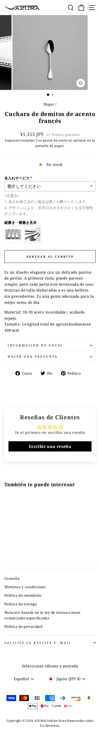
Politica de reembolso (23, 595)
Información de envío (35, 345)
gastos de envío (55, 140)
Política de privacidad (23, 626)
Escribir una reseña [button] (50, 446)
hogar (49, 104)
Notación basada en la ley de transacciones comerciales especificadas (42, 615)
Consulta (12, 578)
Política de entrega (20, 603)
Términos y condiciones (25, 586)
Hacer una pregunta (33, 356)
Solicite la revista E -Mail (37, 643)
